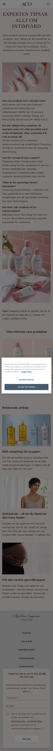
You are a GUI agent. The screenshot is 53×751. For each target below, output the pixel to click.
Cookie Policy (26, 372)
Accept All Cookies (26, 387)
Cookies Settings (26, 379)
